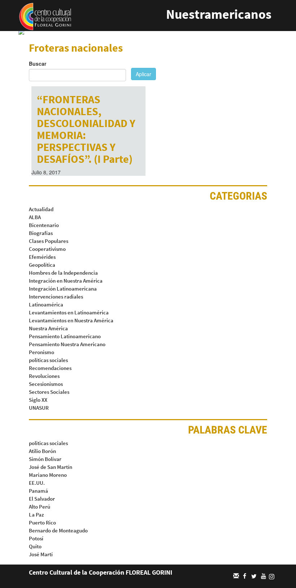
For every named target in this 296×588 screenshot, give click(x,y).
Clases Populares (48, 241)
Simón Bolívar (45, 459)
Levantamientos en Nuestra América (71, 320)
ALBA (35, 217)
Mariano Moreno (48, 474)
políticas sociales (48, 360)
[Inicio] (45, 15)
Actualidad (41, 209)
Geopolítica (42, 264)
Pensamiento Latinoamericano (65, 336)
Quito (35, 546)
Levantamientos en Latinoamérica (69, 312)
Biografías (41, 233)
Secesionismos (46, 383)
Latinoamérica (46, 304)
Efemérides (42, 256)
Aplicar (143, 74)
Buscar (37, 63)
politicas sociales (48, 443)
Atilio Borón (42, 451)
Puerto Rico (42, 522)
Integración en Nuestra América (66, 280)
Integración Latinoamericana (63, 288)
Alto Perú (39, 506)
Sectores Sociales (49, 391)
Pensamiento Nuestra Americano (67, 344)
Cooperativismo (47, 248)
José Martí (41, 554)
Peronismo (41, 352)
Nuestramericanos (218, 14)
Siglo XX (38, 399)
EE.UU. (37, 482)
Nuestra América (48, 328)
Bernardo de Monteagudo (58, 530)
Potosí (36, 538)
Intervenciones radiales (56, 296)
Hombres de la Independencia (63, 272)
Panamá (38, 490)
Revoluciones (44, 376)
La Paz (36, 514)
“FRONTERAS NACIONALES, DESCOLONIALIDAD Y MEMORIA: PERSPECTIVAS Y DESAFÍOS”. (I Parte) (86, 129)
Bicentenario (44, 225)
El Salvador (42, 498)
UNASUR (39, 407)
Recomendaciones (50, 368)
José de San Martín (50, 466)
